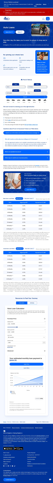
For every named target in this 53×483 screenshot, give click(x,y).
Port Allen (34, 441)
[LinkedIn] (8, 466)
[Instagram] (10, 466)
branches (37, 165)
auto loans (10, 439)
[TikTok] (14, 466)
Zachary (5, 442)
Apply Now (8, 32)
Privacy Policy (7, 475)
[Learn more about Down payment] (45, 329)
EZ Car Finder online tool (31, 124)
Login (48, 19)
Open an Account (7, 459)
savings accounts (20, 438)
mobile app (35, 439)
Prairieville (39, 441)
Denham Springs (28, 441)
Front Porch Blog (31, 459)
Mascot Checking (16, 427)
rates (9, 120)
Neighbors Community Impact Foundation (36, 463)
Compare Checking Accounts (27, 427)
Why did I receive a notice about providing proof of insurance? (21, 139)
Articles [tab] (32, 303)
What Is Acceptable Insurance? (13, 152)
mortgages (5, 439)
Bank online (23, 439)
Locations (5, 463)
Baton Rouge (21, 441)
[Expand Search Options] (46, 97)
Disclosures (30, 465)
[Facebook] (3, 466)
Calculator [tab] (21, 303)
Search (25, 97)
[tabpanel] (26, 361)
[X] (6, 466)
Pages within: (42, 422)
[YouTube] (12, 466)
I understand (9, 479)
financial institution (41, 435)
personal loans (42, 438)
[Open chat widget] (50, 479)
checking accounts (11, 438)
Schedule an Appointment (9, 457)
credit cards (36, 438)
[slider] (17, 327)
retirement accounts (28, 438)
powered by (38, 398)
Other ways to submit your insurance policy (16, 158)
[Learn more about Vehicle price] (45, 321)
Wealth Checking (39, 427)
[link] (26, 364)
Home (4, 422)
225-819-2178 (8, 455)
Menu (43, 19)
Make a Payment (6, 461)
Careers (29, 461)
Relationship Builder (31, 457)
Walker (43, 441)
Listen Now (38, 4)
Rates (19, 32)
